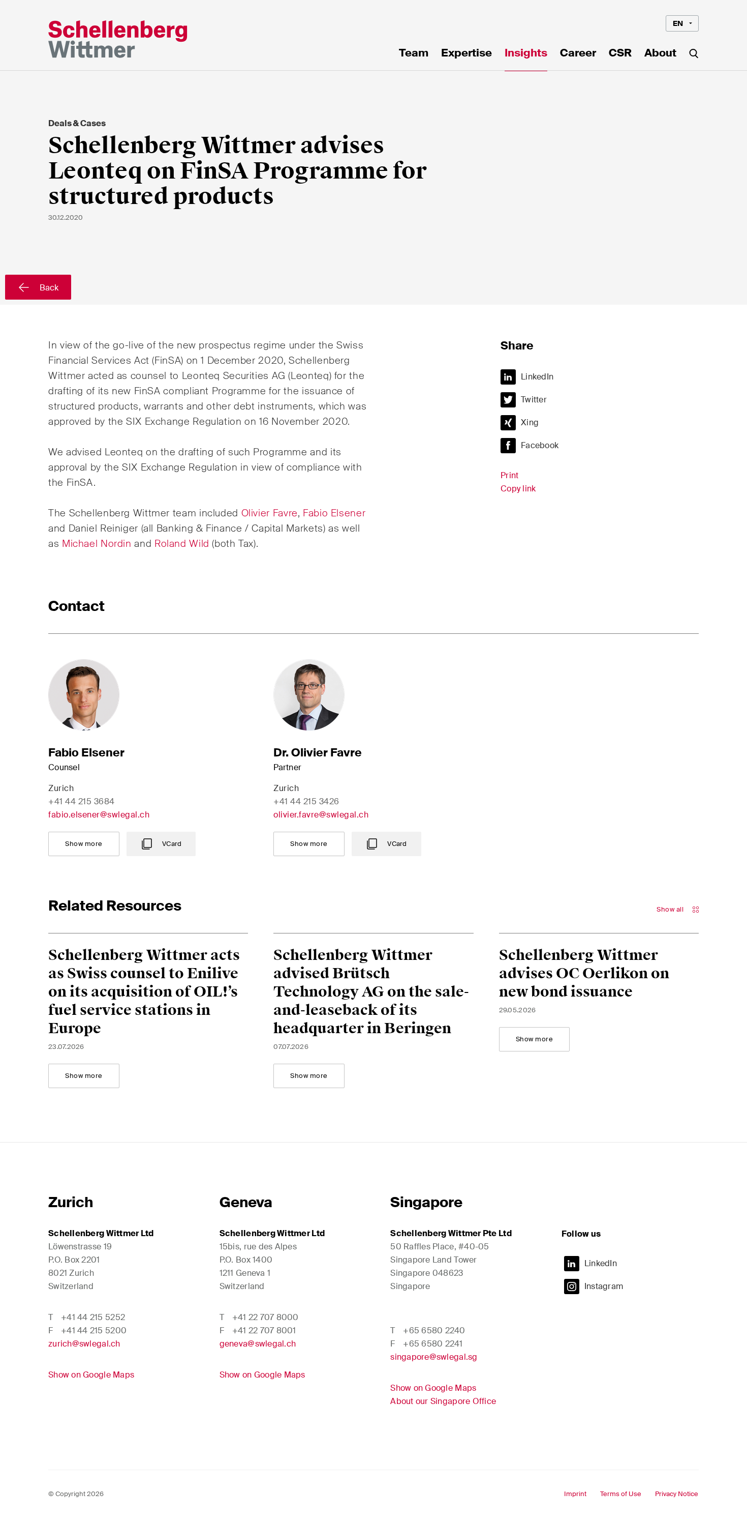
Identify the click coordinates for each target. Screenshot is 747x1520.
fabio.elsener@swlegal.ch (98, 814)
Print (509, 475)
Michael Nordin (97, 543)
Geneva (246, 1202)
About (660, 54)
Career (578, 54)
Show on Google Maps (91, 1374)
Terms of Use (620, 1493)
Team (413, 54)
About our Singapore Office (443, 1401)
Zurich (70, 1202)
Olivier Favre (269, 513)
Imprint (575, 1493)
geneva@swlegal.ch (258, 1343)
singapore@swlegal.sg (433, 1357)
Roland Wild (183, 543)
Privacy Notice (676, 1493)
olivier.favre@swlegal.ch (320, 814)
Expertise (466, 54)
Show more (84, 843)
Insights (526, 54)
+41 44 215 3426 (306, 801)
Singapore (426, 1202)
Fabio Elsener (334, 513)
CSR (620, 54)
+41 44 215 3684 (81, 801)
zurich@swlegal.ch (84, 1343)
